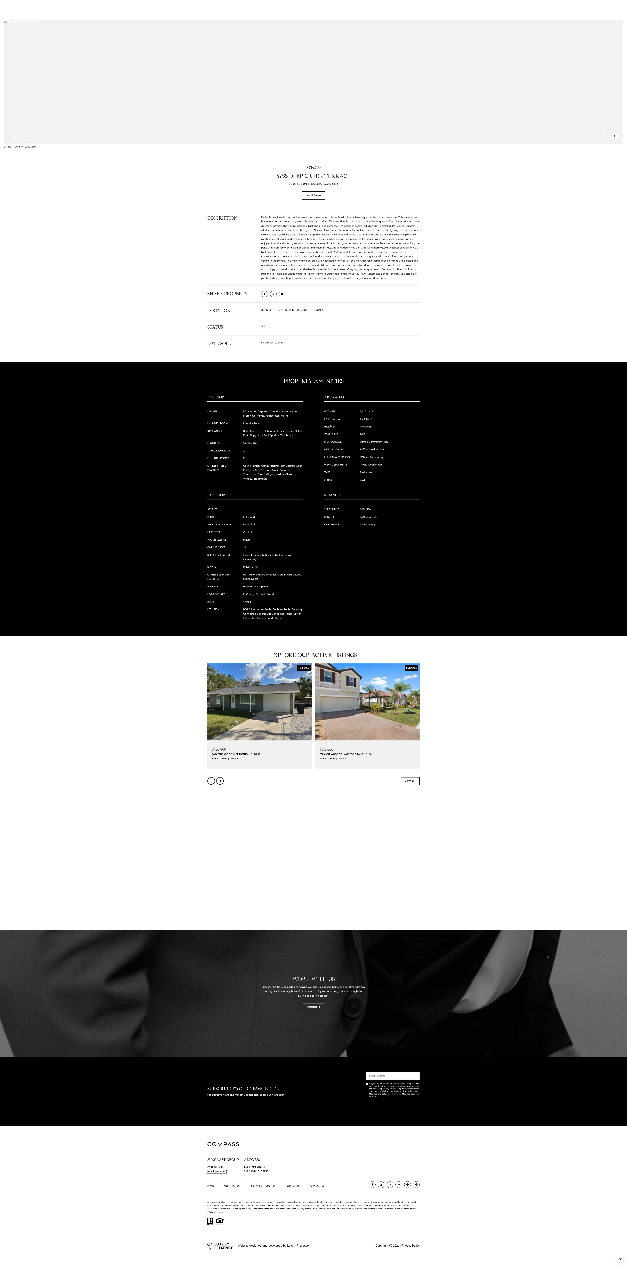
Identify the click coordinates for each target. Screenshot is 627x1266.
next (24, 136)
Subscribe (392, 1106)
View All (410, 781)
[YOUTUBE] (398, 1184)
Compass (277, 1202)
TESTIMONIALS (293, 1185)
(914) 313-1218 (215, 1166)
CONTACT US (317, 1186)
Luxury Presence (298, 1245)
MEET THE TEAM (232, 1185)
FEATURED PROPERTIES (263, 1185)
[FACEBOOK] (372, 1184)
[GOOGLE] (416, 1184)
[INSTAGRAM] (381, 1184)
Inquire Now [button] (313, 195)
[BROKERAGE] (407, 1184)
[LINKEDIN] (390, 1184)
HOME (210, 1185)
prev (16, 136)
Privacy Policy (384, 1096)
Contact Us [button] (313, 1007)
